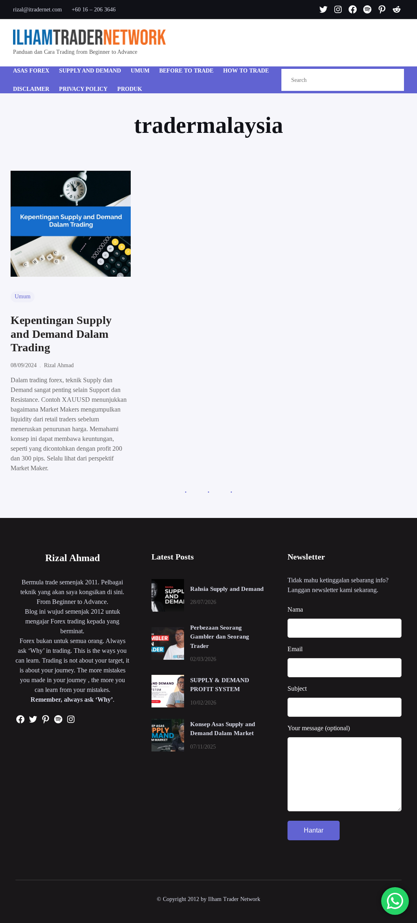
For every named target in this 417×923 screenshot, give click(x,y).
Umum (23, 296)
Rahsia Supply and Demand (226, 589)
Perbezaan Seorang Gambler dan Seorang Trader (219, 636)
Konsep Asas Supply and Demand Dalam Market (222, 729)
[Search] (389, 80)
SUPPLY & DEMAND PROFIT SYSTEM (219, 685)
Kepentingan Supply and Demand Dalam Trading (61, 334)
